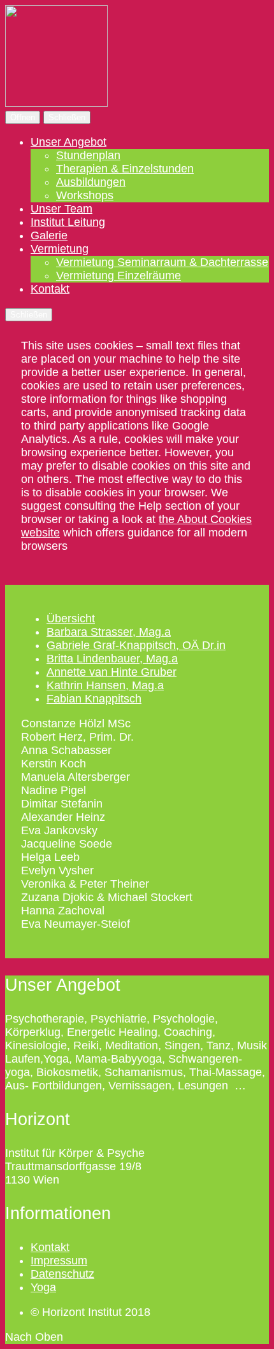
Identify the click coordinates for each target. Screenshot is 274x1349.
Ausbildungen (91, 182)
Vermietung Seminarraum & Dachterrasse (162, 262)
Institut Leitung (68, 222)
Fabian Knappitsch (94, 698)
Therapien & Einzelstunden (125, 168)
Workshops (84, 195)
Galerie (49, 235)
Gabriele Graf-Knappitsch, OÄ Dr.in (136, 645)
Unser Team (61, 208)
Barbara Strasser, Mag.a (109, 632)
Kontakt (50, 289)
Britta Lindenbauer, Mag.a (112, 658)
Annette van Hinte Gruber (112, 672)
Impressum (59, 1260)
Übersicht (71, 618)
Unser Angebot (68, 142)
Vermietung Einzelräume (118, 275)
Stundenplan (88, 155)
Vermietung (60, 248)
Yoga (43, 1287)
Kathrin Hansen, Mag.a (105, 685)
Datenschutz (62, 1274)
